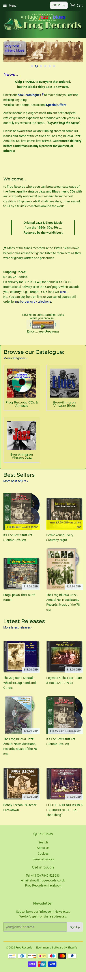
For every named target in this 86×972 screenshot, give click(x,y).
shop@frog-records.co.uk (47, 880)
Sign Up (75, 927)
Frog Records (24, 947)
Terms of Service (43, 859)
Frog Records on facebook (43, 885)
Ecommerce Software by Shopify (56, 947)
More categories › (15, 358)
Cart (79, 5)
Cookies (43, 853)
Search (43, 842)
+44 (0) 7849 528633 (45, 875)
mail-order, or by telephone (33, 301)
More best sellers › (15, 481)
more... (64, 292)
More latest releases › (17, 627)
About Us (43, 848)
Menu (13, 5)
